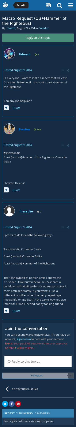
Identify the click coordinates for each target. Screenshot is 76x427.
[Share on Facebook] (12, 404)
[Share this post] (68, 70)
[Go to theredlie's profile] (9, 210)
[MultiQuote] (6, 107)
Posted (18, 70)
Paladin (43, 28)
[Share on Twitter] (5, 404)
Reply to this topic (38, 38)
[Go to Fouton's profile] (9, 128)
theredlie (26, 211)
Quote (16, 108)
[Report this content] (62, 70)
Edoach (10, 28)
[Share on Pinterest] (18, 404)
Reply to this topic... (25, 361)
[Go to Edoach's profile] (9, 53)
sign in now (23, 339)
